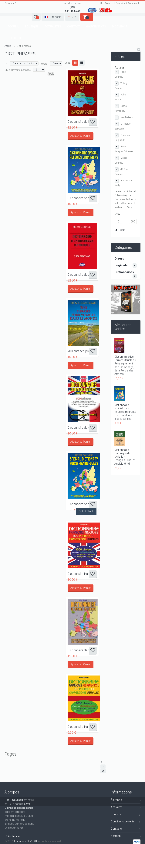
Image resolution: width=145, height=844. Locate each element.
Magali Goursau (121, 160)
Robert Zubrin (121, 97)
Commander (134, 3)
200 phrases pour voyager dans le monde (82, 351)
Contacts (116, 828)
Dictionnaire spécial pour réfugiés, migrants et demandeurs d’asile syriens (82, 504)
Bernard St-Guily (123, 183)
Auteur (120, 67)
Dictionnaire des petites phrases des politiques (82, 274)
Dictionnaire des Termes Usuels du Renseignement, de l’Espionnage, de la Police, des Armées (125, 365)
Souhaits (120, 3)
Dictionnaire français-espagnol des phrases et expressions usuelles (82, 727)
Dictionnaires (124, 272)
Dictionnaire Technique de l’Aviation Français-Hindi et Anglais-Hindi (124, 456)
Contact (73, 26)
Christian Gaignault (122, 137)
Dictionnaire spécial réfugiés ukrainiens (82, 198)
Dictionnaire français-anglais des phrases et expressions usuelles (82, 574)
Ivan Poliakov (126, 117)
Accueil (13, 26)
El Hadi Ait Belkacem (123, 126)
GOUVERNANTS (96, 26)
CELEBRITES (15, 38)
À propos (116, 799)
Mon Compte (106, 3)
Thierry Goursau (121, 86)
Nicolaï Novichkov (121, 108)
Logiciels (121, 265)
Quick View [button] (82, 93)
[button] (36, 17)
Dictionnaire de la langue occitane (82, 121)
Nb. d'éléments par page (18, 70)
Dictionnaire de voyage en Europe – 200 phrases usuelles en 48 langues (82, 650)
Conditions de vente (122, 821)
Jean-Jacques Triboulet (124, 149)
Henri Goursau (120, 74)
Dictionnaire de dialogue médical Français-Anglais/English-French (82, 427)
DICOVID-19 (119, 26)
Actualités (53, 26)
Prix (117, 214)
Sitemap (116, 835)
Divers (119, 258)
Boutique (32, 26)
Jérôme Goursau (121, 172)
